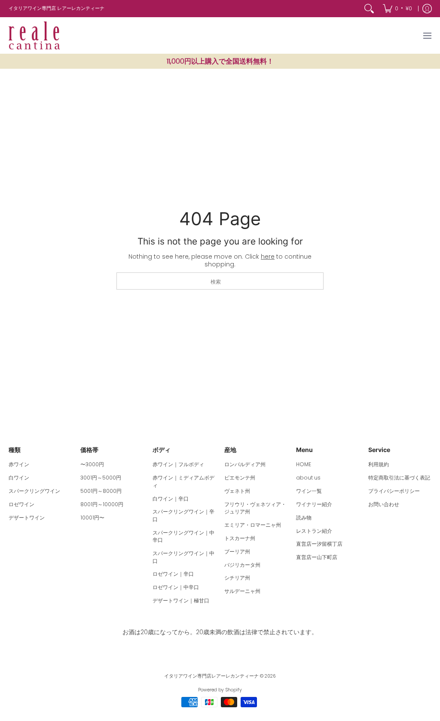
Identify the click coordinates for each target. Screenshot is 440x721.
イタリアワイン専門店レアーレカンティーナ (211, 676)
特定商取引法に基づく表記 (399, 477)
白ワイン (19, 477)
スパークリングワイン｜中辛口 (183, 536)
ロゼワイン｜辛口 (173, 573)
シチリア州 (237, 577)
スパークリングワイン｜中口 (183, 557)
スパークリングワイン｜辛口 (183, 515)
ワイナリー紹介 (314, 504)
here (268, 256)
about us (308, 477)
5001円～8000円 (101, 491)
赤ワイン (19, 464)
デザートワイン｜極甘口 (181, 600)
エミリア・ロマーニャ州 (252, 525)
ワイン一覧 (309, 491)
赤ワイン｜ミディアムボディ (183, 481)
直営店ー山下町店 (316, 557)
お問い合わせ (383, 504)
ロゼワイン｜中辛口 (176, 587)
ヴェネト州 (237, 491)
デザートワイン (27, 517)
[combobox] (220, 281)
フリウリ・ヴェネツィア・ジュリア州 (255, 508)
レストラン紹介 (314, 531)
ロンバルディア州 (245, 464)
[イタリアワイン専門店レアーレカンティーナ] (34, 35)
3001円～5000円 (100, 477)
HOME (303, 464)
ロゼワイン (21, 504)
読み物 (304, 517)
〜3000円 (92, 464)
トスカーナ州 (239, 538)
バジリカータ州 (242, 564)
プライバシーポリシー (394, 491)
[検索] (369, 8)
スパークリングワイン (34, 491)
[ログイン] (427, 8)
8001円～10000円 (101, 504)
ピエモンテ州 (239, 477)
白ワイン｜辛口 (171, 498)
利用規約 (378, 464)
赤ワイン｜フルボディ (178, 464)
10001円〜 (92, 517)
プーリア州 (237, 551)
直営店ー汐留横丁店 (319, 543)
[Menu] (426, 35)
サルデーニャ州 (242, 591)
